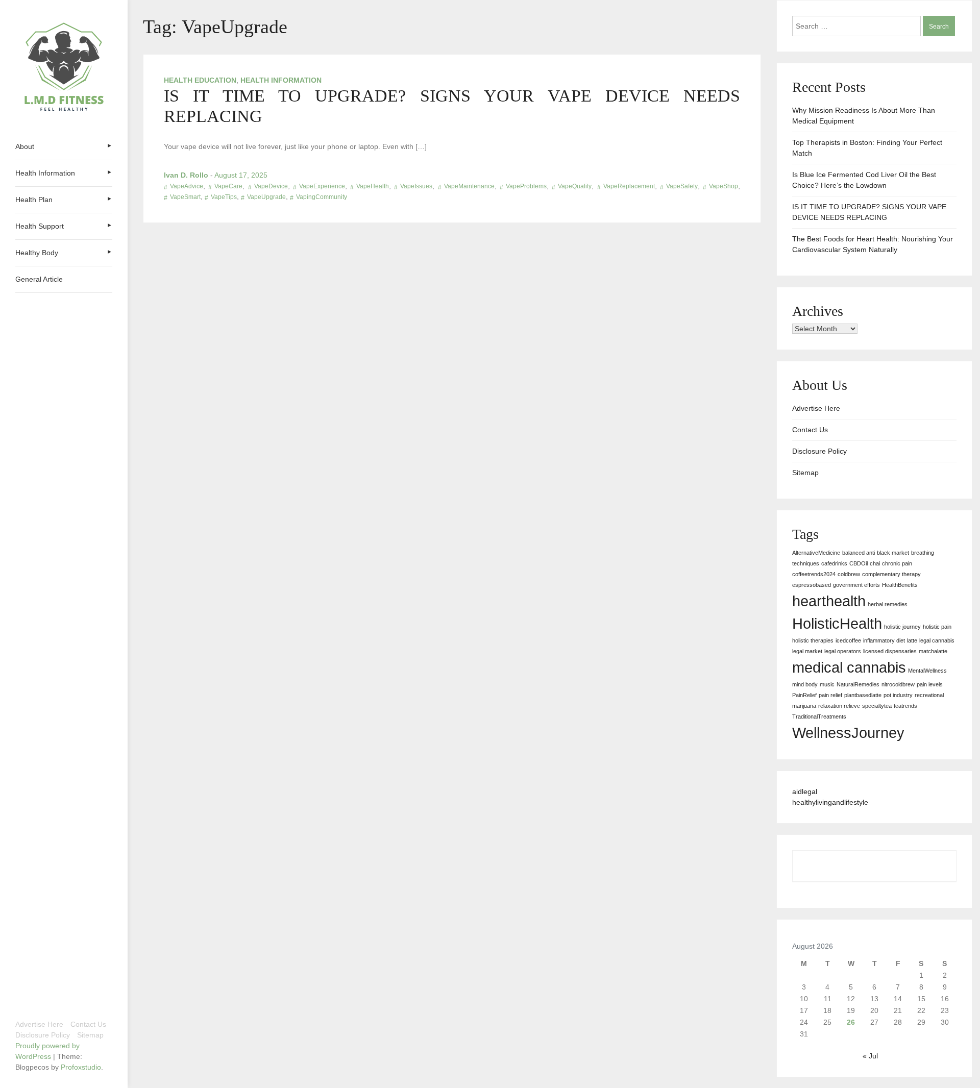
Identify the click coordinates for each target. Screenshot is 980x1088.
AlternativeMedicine (816, 553)
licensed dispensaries (890, 651)
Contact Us (88, 1024)
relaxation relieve (839, 706)
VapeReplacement (629, 186)
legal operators (842, 651)
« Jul (870, 1056)
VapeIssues (416, 186)
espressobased (811, 585)
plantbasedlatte (862, 695)
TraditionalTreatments (819, 716)
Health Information (45, 173)
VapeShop (723, 186)
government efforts (856, 585)
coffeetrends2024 (814, 574)
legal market (807, 651)
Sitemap (90, 1035)
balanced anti (858, 553)
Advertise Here (39, 1024)
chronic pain (897, 563)
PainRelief (804, 695)
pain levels (930, 684)
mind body (805, 684)
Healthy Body (36, 253)
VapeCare (228, 186)
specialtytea (877, 706)
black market (893, 553)
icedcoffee (848, 640)
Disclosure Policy (42, 1035)
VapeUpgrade (266, 197)
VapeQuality (575, 186)
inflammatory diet (884, 640)
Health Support (39, 226)
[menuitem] (63, 147)
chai (875, 563)
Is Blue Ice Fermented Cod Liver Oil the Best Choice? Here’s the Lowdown (864, 179)
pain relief (830, 695)
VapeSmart (185, 197)
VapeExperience (322, 186)
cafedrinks (834, 563)
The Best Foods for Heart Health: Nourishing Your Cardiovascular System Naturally (872, 244)
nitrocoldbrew (898, 684)
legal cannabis (936, 640)
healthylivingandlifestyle (830, 802)
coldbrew (849, 574)
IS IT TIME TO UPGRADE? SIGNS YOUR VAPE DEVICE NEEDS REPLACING (869, 212)
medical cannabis (849, 667)
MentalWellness (927, 670)
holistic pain (937, 627)
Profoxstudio (81, 1067)
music (827, 684)
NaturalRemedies (858, 684)
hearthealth (829, 600)
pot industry (898, 695)
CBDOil (858, 563)
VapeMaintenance (469, 186)
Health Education (200, 80)
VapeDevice (271, 186)
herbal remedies (888, 604)
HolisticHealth (837, 623)
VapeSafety (682, 186)
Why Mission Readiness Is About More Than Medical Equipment (863, 115)
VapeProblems (526, 186)
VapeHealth (372, 186)
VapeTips (224, 197)
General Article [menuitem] (39, 279)
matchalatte (933, 651)
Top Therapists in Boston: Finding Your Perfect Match (867, 147)
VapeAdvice (186, 186)
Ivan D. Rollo (186, 175)
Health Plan (34, 199)
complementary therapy (891, 574)
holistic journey (902, 627)
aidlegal (804, 791)
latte (912, 640)
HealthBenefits (900, 585)
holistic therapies (813, 640)
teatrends (905, 706)
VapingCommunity (321, 197)
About (24, 146)
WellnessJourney (848, 732)
